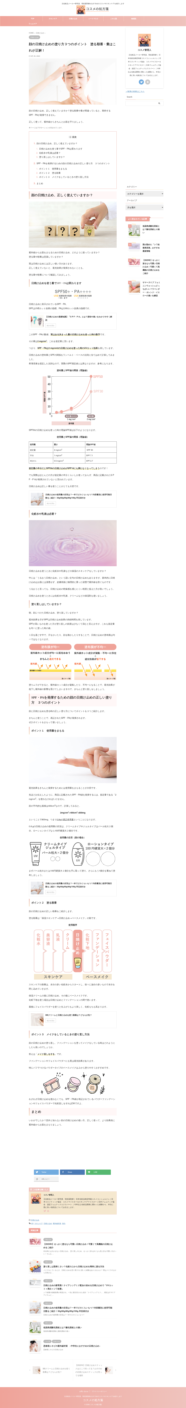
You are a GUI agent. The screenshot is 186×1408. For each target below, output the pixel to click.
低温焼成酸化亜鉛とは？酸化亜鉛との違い (62, 1327)
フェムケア (33, 23)
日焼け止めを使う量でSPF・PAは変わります (60, 148)
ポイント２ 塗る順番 (50, 172)
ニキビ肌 (113, 18)
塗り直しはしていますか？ (52, 156)
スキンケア (53, 18)
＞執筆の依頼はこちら (135, 91)
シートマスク (93, 18)
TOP (32, 18)
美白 (63, 1223)
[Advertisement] (73, 1147)
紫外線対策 (57, 1223)
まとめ (40, 183)
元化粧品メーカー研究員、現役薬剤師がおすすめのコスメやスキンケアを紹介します (93, 1396)
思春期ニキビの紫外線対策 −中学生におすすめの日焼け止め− (71, 1345)
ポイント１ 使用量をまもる (53, 168)
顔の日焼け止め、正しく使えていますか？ (57, 143)
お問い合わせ (83, 1391)
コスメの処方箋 (93, 1400)
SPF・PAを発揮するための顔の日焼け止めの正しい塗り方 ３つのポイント (73, 163)
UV (32, 1223)
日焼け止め (73, 18)
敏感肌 (133, 18)
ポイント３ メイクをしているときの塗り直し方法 (64, 176)
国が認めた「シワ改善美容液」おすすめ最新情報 (151, 247)
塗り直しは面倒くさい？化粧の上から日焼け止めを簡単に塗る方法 (73, 1266)
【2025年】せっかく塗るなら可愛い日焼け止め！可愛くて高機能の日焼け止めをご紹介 (151, 267)
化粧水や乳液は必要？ (50, 152)
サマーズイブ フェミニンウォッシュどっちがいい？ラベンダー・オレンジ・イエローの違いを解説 (151, 289)
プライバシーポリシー (99, 1391)
